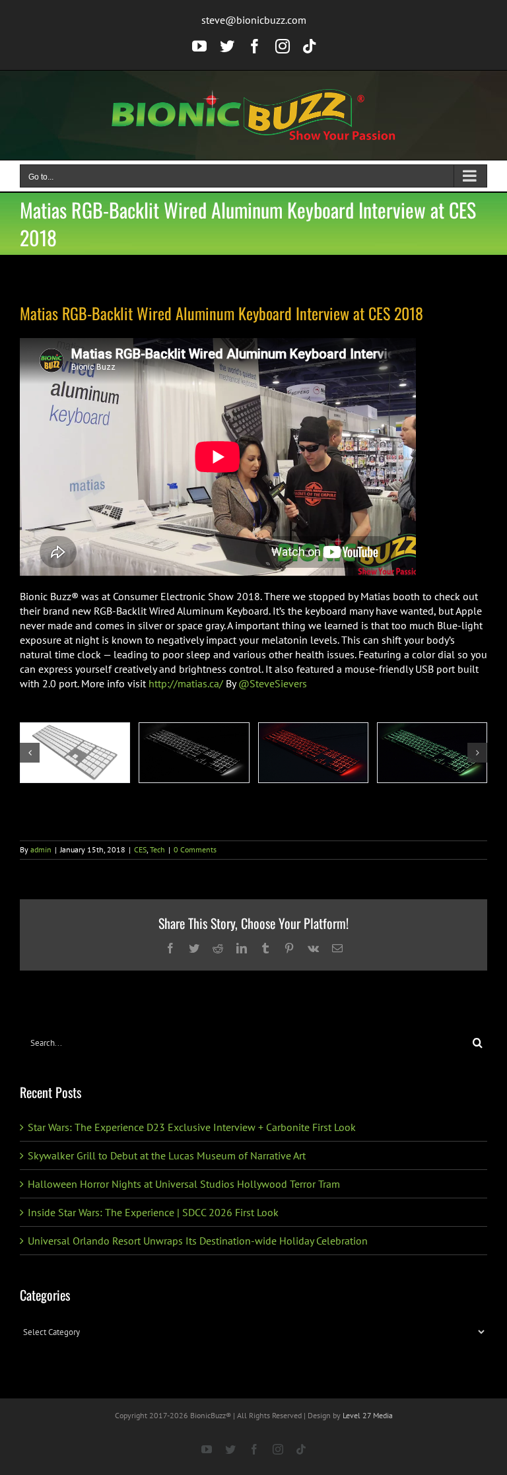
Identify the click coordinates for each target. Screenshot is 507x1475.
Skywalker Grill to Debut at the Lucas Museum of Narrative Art (167, 1155)
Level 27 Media (368, 1415)
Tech (157, 849)
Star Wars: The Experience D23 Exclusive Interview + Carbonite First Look (192, 1127)
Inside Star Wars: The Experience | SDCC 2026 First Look (153, 1212)
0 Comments (195, 849)
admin (40, 849)
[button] (30, 753)
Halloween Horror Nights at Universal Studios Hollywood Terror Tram (184, 1183)
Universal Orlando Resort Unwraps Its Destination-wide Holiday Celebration (198, 1240)
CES (140, 849)
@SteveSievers (272, 683)
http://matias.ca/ (186, 683)
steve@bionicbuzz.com (253, 19)
